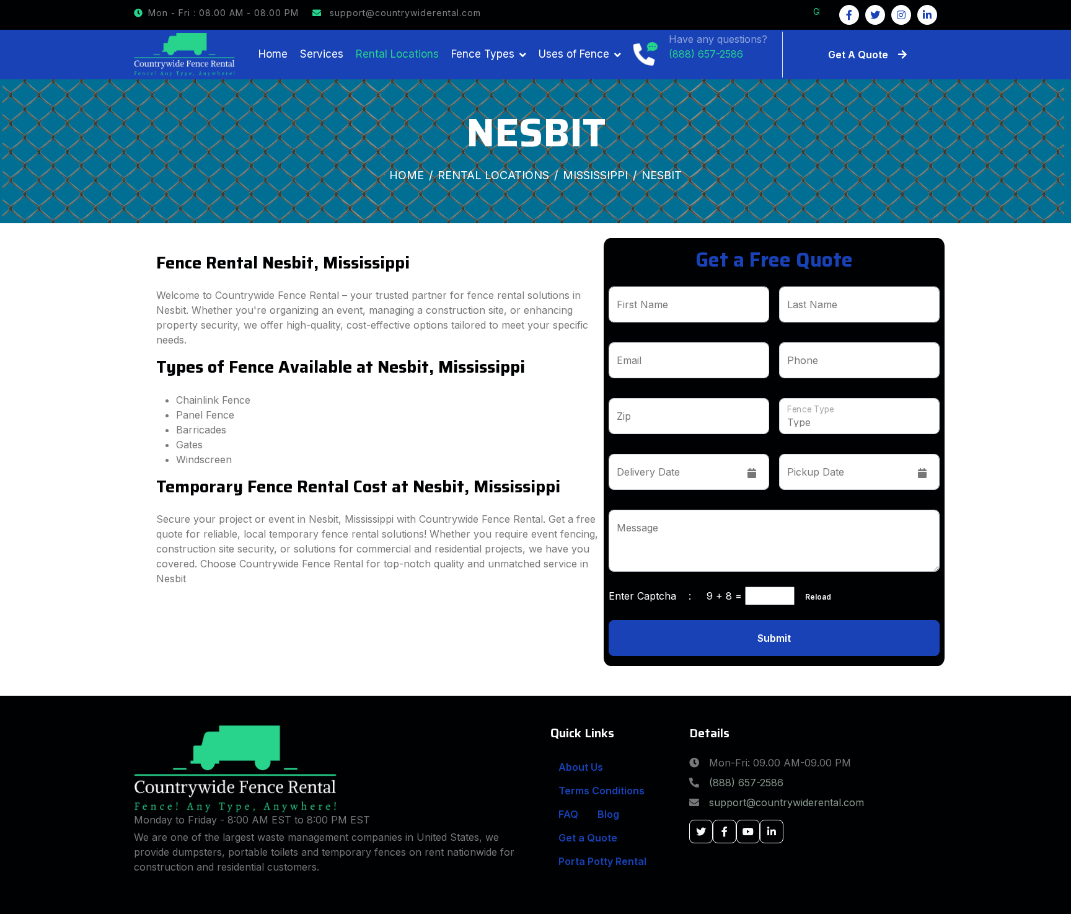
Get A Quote (858, 54)
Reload (814, 596)
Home (273, 54)
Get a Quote (587, 838)
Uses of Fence (574, 54)
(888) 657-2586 (746, 782)
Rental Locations (397, 54)
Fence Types (482, 54)
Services (321, 54)
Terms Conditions (601, 790)
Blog (608, 814)
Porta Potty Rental (602, 861)
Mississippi (595, 175)
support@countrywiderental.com (404, 12)
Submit (774, 638)
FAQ (568, 814)
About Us (580, 767)
